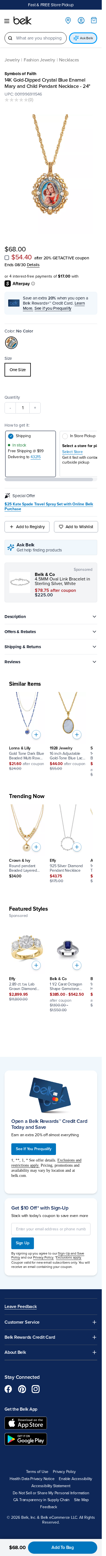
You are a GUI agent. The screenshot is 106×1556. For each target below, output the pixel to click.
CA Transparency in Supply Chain (41, 1500)
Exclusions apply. (68, 1257)
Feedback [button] (48, 1507)
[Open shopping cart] (93, 20)
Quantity (12, 397)
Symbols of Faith (20, 73)
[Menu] (6, 21)
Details (33, 264)
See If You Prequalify (33, 1148)
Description (15, 616)
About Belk (15, 1352)
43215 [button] (36, 456)
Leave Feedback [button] (21, 1306)
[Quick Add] (36, 734)
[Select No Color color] (11, 342)
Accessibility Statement (50, 1486)
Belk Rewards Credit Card (30, 1337)
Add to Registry (30, 526)
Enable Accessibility (75, 1479)
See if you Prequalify (52, 308)
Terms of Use (37, 1472)
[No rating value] (16, 100)
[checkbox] (7, 257)
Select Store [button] (72, 452)
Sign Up (22, 1243)
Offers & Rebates (20, 631)
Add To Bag (62, 1547)
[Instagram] (36, 1389)
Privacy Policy (64, 1472)
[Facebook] (8, 1389)
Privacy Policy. (43, 1257)
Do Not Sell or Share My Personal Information (51, 1493)
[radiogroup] (51, 370)
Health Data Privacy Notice (32, 1479)
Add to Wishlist (80, 526)
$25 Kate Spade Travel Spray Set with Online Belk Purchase (49, 506)
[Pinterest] (22, 1389)
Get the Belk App (21, 1409)
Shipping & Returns (23, 646)
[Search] (10, 38)
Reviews (12, 661)
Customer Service (22, 1322)
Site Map (81, 1500)
